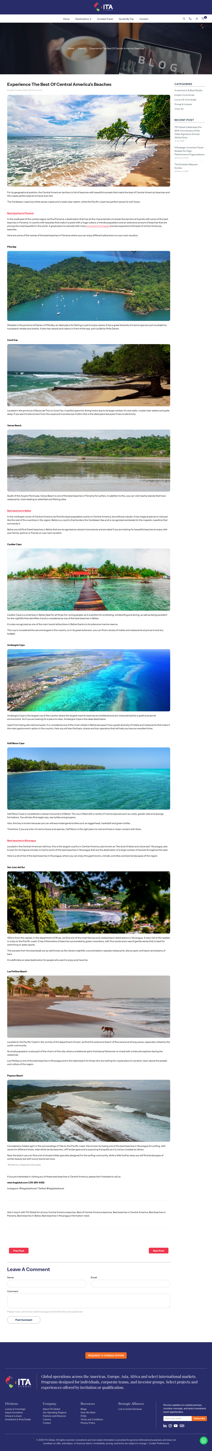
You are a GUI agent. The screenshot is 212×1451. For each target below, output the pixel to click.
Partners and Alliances (54, 1416)
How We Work (88, 1412)
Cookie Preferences (159, 1443)
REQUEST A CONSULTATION (106, 1355)
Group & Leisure (13, 1416)
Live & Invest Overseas (130, 1409)
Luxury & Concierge (15, 1409)
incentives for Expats (97, 226)
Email (94, 1277)
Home (71, 48)
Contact (47, 1423)
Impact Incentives (14, 1412)
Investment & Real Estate (18, 1419)
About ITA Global (51, 1409)
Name (10, 1277)
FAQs (83, 1416)
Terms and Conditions (92, 1419)
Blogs (84, 1409)
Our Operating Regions (54, 1412)
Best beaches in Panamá (20, 213)
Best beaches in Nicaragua (21, 840)
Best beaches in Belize (19, 510)
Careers (47, 1419)
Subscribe (199, 1418)
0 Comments (37, 90)
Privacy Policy (88, 1423)
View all (82, 48)
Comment (12, 1291)
